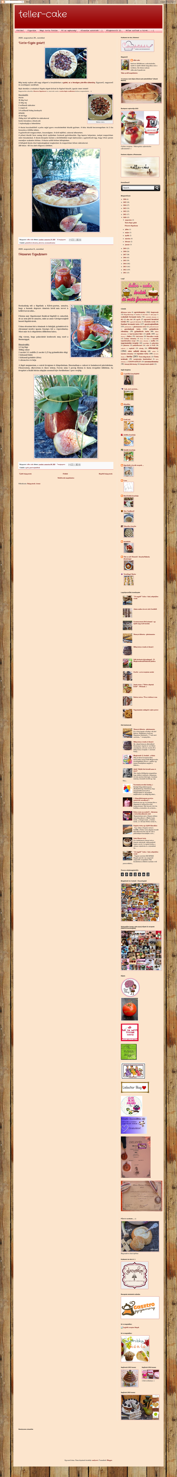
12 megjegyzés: (61, 240)
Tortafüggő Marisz (130, 574)
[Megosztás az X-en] (75, 240)
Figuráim (32, 31)
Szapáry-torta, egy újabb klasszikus (145, 825)
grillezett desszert (153, 327)
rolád (147, 345)
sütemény (153, 348)
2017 (125, 254)
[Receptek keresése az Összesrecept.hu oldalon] (130, 1327)
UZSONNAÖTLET (134, 362)
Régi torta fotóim (48, 31)
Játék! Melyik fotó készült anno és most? (144, 770)
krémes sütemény (130, 338)
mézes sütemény (144, 341)
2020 (125, 217)
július (127, 229)
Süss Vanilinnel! (129, 511)
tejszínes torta (142, 353)
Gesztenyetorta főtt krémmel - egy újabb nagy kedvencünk (144, 623)
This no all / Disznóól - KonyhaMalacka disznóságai (137, 558)
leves (141, 339)
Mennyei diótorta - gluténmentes (144, 634)
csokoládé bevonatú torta (131, 316)
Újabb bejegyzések (25, 474)
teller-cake (43, 14)
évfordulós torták (149, 322)
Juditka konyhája (130, 435)
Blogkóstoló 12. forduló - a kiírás (144, 755)
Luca (125, 480)
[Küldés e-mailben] (70, 240)
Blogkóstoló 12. (114, 31)
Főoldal (20, 31)
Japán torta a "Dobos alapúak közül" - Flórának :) (143, 685)
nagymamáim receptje (130, 343)
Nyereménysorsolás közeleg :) (143, 785)
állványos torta (126, 312)
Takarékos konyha (130, 526)
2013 (125, 266)
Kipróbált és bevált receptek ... (134, 465)
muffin (153, 341)
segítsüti (131, 348)
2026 (125, 199)
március (128, 238)
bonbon (138, 315)
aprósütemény (139, 312)
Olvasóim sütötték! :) (91, 31)
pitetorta (41, 243)
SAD (153, 345)
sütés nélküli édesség (137, 351)
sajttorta (123, 348)
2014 (125, 263)
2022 (125, 211)
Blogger (109, 1460)
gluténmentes (128, 327)
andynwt (95, 1460)
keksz (129, 336)
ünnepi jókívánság (131, 364)
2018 (125, 251)
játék (148, 333)
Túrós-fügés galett (32, 43)
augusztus (128, 220)
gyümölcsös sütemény (31, 243)
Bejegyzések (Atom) (33, 483)
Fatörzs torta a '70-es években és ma (145, 697)
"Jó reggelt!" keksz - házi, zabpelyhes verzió (145, 597)
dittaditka (127, 404)
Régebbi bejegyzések (105, 474)
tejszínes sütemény (127, 354)
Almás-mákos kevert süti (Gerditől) (145, 609)
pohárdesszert (137, 345)
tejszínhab (127, 541)
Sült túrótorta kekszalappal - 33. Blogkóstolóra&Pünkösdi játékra (144, 660)
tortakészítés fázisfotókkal (142, 359)
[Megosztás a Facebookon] (77, 240)
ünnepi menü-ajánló (147, 364)
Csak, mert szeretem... (131, 389)
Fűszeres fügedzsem (33, 254)
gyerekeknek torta (132, 329)
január (127, 244)
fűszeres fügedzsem (40, 91)
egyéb (27, 468)
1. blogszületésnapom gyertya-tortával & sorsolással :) (143, 799)
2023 (125, 208)
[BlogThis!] (72, 240)
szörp (153, 351)
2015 (125, 260)
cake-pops (153, 315)
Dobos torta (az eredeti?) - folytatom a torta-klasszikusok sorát (145, 813)
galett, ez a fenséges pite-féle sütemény (79, 83)
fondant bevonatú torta (130, 324)
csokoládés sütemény (151, 317)
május (127, 232)
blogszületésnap (128, 315)
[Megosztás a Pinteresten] (80, 240)
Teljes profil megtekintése (129, 73)
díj (122, 319)
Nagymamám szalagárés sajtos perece (145, 710)
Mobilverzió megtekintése (66, 478)
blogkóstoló (154, 312)
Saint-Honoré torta (139, 838)
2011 (125, 273)
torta (129, 356)
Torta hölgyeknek (145, 357)
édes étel (129, 319)
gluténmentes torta (139, 327)
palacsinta (155, 343)
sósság (141, 348)
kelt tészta (139, 336)
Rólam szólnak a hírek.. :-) (140, 31)
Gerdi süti (127, 419)
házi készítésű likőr (136, 334)
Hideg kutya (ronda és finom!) (143, 647)
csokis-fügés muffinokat (67, 91)
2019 (125, 248)
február (127, 241)
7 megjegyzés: (61, 464)
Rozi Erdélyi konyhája (131, 496)
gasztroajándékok (34, 468)
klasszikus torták (152, 336)
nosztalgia (146, 343)
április (127, 235)
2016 (125, 257)
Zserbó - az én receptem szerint (143, 672)
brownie (145, 315)
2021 (125, 214)
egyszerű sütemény (135, 322)
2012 (125, 270)
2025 (125, 202)
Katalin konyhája (129, 450)
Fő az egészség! (69, 31)
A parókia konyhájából (131, 374)
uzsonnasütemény (50, 243)
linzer (148, 339)
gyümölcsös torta (141, 331)
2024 (125, 205)
